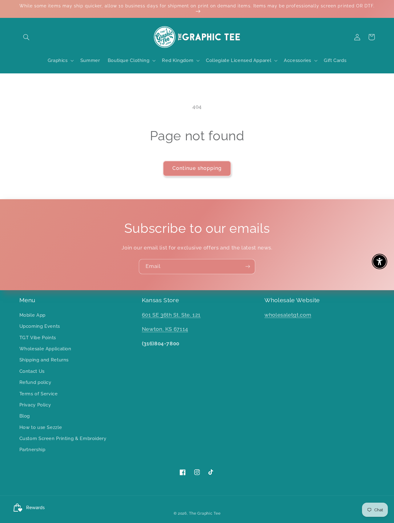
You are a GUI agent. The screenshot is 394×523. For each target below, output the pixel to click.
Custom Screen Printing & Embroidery (63, 438)
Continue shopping (197, 168)
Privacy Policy (35, 404)
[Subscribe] (248, 266)
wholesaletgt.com (287, 315)
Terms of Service (38, 393)
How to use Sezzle (40, 427)
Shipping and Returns (44, 359)
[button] (26, 37)
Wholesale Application (45, 348)
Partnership (32, 449)
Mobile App (32, 315)
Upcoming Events (39, 326)
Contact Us (32, 371)
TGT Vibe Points (37, 337)
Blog (24, 415)
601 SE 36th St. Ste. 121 (171, 315)
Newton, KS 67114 (165, 329)
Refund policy (35, 382)
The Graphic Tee (204, 513)
